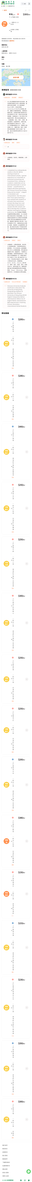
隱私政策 (4, 1169)
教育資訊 (4, 1148)
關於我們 (4, 1145)
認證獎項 (4, 1152)
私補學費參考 (6, 1166)
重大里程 (4, 1155)
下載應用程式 (6, 1162)
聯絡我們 (4, 1159)
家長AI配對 (5, 1172)
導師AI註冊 (5, 1176)
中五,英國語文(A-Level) (12, 14)
